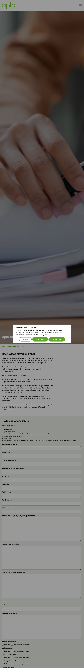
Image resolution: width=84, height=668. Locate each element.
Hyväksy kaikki (57, 339)
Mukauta (25, 339)
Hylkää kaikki (40, 339)
